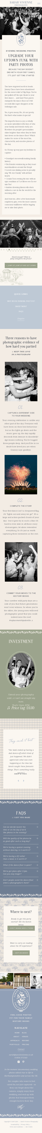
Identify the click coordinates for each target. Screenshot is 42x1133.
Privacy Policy (25, 1124)
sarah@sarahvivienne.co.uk (21, 1054)
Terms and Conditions (16, 1127)
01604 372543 (21, 1057)
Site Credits (29, 1127)
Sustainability (15, 1124)
